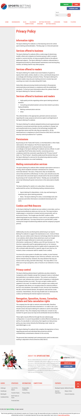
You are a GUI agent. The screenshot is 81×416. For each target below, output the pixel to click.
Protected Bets (15, 400)
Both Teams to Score (15, 396)
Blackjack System (59, 388)
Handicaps (3, 391)
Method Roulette (69, 388)
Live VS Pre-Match (14, 389)
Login (76, 4)
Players (73, 22)
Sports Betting (10, 409)
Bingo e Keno (68, 391)
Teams (65, 22)
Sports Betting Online (16, 6)
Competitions (29, 24)
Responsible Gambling (25, 389)
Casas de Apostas (69, 394)
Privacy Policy (26, 393)
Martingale (3, 394)
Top (78, 386)
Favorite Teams (15, 393)
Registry (66, 4)
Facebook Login (73, 8)
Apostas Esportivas (58, 392)
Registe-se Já (68, 363)
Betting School (51, 24)
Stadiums (40, 24)
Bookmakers (16, 22)
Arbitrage (3, 388)
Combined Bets (5, 397)
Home (6, 22)
